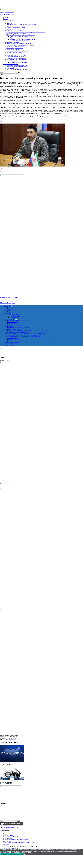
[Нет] (24, 854)
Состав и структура (8, 20)
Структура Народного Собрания (15, 30)
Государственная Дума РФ (10, 836)
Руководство (9, 22)
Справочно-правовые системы (14, 53)
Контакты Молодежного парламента (20, 40)
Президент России (8, 834)
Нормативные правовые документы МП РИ (22, 37)
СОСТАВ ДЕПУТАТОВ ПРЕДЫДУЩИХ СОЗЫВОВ (21, 24)
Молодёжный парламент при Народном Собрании (20, 35)
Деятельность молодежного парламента (21, 36)
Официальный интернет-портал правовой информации (18, 842)
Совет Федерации (8, 835)
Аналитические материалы (10, 64)
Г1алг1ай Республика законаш (14, 48)
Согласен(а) (3, 854)
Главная (5, 17)
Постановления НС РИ (12, 49)
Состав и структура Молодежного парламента (22, 39)
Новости (2, 74)
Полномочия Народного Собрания (16, 33)
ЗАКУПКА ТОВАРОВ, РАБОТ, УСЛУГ (17, 69)
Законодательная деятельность (11, 42)
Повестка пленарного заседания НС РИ (17, 56)
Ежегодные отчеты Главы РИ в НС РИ (17, 65)
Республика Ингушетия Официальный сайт (15, 839)
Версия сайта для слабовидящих (13, 823)
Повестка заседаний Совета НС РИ (16, 55)
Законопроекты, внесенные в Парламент (17, 51)
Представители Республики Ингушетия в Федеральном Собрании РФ (25, 32)
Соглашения (13, 61)
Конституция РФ (8, 841)
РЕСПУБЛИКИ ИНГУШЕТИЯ (8, 14)
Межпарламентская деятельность (19, 62)
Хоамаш (5, 19)
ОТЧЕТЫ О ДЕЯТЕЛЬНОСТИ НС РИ (17, 67)
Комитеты (9, 26)
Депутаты (9, 23)
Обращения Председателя (7, 303)
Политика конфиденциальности (9, 827)
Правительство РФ (8, 838)
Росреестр (6, 844)
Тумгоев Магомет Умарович (8, 297)
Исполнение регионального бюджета (16, 58)
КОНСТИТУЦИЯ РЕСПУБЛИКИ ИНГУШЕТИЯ (20, 45)
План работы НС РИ (12, 68)
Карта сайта (3, 848)
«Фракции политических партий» (15, 27)
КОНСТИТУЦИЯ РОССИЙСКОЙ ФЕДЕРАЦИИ (20, 43)
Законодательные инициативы (14, 52)
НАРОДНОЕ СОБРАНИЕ (7, 12)
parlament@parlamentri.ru (10, 739)
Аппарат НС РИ (10, 29)
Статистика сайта (13, 848)
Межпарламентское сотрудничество (16, 59)
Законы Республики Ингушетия (15, 46)
